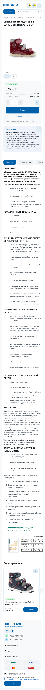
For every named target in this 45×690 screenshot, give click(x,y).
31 (13, 76)
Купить (22, 110)
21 (6, 76)
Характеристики (25, 162)
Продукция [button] (9, 651)
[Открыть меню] (39, 5)
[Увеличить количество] (20, 102)
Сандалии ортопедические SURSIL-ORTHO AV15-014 (20, 603)
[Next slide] (40, 590)
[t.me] (12, 631)
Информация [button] (10, 645)
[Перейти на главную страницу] (10, 6)
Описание (10, 162)
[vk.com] (7, 631)
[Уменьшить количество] (8, 102)
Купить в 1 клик (22, 116)
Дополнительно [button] (11, 656)
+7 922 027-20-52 (16, 636)
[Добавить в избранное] (37, 102)
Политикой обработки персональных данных (22, 679)
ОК (13, 683)
